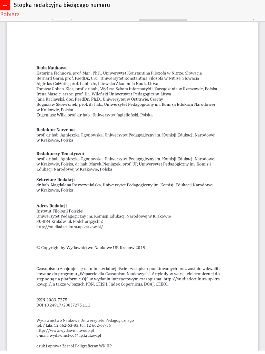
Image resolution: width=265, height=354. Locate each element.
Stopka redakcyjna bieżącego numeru (62, 5)
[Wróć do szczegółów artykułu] (5, 5)
